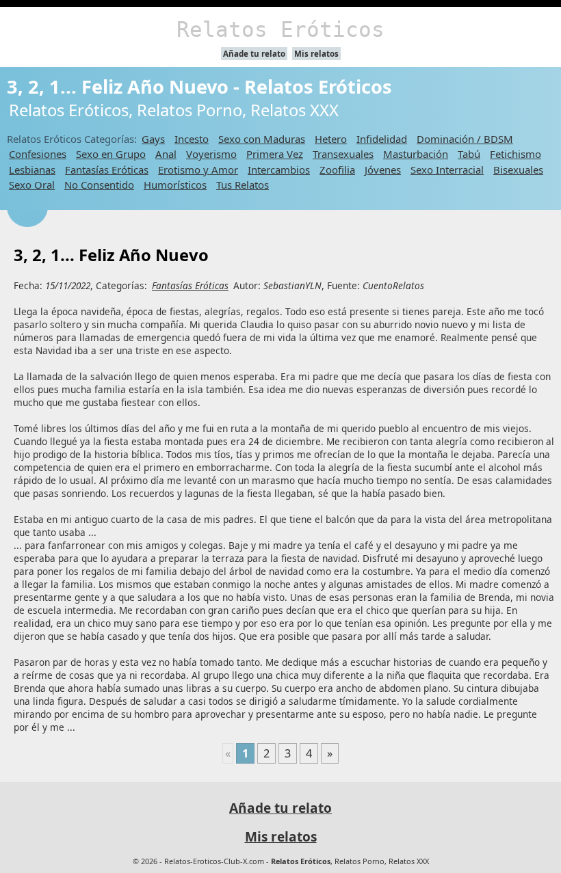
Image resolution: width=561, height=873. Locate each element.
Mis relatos (316, 54)
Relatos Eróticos (280, 29)
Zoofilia (337, 169)
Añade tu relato (254, 54)
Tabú (469, 154)
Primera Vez (274, 154)
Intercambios (279, 169)
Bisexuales (518, 169)
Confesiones (37, 154)
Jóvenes (383, 169)
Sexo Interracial (447, 169)
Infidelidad (381, 139)
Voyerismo (211, 154)
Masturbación (415, 154)
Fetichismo (515, 154)
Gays (153, 139)
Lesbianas (32, 169)
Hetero (331, 139)
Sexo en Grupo (111, 154)
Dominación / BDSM (465, 139)
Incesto (191, 139)
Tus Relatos (242, 184)
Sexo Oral (32, 184)
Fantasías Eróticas (106, 169)
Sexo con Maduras (261, 139)
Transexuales (343, 154)
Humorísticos (175, 184)
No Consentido (99, 184)
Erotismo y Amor (198, 169)
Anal (166, 154)
